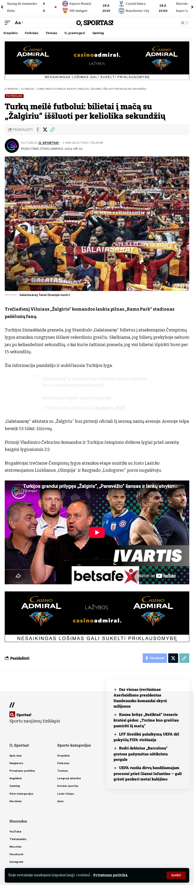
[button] (176, 875)
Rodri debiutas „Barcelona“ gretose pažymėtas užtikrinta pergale (141, 753)
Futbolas (14, 96)
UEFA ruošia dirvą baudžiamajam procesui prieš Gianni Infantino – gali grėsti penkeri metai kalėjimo (148, 773)
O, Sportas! (94, 22)
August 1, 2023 (110, 407)
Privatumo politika (110, 875)
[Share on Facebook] (37, 129)
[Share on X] (45, 129)
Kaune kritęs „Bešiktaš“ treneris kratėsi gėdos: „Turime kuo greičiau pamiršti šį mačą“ (146, 720)
